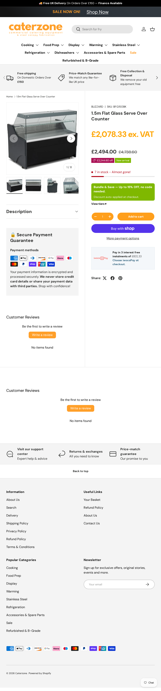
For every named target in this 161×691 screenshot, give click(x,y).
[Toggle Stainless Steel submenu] (138, 45)
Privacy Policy (16, 531)
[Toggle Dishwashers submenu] (77, 52)
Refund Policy (16, 539)
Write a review (42, 335)
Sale (133, 53)
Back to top (80, 471)
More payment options (123, 238)
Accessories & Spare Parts (104, 53)
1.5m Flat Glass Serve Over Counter (35, 96)
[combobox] (102, 29)
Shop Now (98, 12)
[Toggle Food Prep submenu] (62, 45)
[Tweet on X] (105, 278)
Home (9, 96)
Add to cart (136, 216)
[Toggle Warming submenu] (106, 45)
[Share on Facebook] (112, 278)
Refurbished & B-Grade (80, 60)
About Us (13, 500)
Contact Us (92, 523)
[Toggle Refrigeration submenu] (48, 52)
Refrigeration (35, 53)
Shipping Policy (17, 523)
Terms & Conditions (20, 547)
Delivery (12, 515)
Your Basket (92, 500)
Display (74, 45)
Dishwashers (64, 53)
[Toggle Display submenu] (82, 45)
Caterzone (21, 673)
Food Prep (51, 45)
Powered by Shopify (40, 673)
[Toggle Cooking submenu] (37, 45)
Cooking (27, 45)
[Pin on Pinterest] (120, 278)
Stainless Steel (123, 45)
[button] (152, 29)
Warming (96, 45)
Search (11, 508)
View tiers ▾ (98, 204)
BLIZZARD (97, 106)
